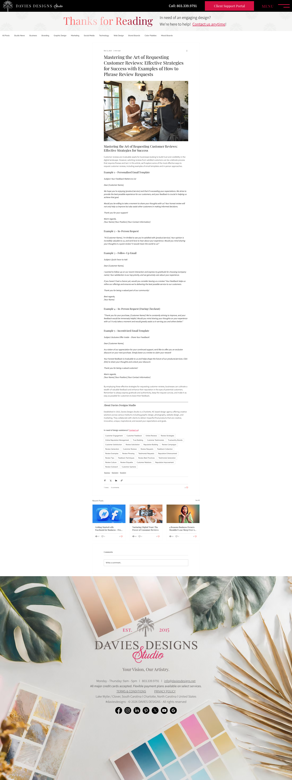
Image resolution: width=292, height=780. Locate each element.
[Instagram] (127, 710)
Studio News (19, 35)
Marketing (75, 35)
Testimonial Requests (146, 453)
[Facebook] (118, 710)
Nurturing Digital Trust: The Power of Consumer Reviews (145, 528)
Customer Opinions (129, 467)
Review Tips (109, 458)
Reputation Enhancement (167, 453)
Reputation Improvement (164, 462)
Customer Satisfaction (113, 444)
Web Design (119, 35)
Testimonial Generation (167, 458)
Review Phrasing (128, 453)
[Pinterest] (146, 710)
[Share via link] (122, 480)
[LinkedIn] (136, 710)
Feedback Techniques (126, 458)
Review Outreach (111, 467)
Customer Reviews (130, 449)
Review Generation (112, 449)
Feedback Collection (165, 449)
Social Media (89, 35)
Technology (104, 35)
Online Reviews (151, 436)
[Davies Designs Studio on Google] (173, 710)
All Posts (6, 35)
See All (197, 500)
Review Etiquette (126, 462)
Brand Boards (134, 35)
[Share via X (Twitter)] (110, 480)
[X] (155, 710)
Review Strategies (167, 436)
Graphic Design (60, 35)
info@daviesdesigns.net (180, 681)
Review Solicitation (133, 444)
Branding (45, 35)
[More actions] (186, 50)
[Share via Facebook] (105, 480)
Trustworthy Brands (175, 440)
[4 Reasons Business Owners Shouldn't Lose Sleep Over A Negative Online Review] (183, 514)
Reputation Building (150, 444)
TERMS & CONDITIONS (131, 691)
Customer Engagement (114, 436)
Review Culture (110, 462)
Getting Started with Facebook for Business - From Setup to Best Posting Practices (109, 528)
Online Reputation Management (117, 440)
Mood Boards (167, 35)
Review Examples (111, 453)
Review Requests (147, 449)
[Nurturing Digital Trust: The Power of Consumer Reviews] (146, 514)
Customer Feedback (134, 436)
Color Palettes (150, 35)
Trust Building (138, 440)
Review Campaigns (169, 444)
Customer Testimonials (155, 440)
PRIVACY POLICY (165, 691)
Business (33, 35)
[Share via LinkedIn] (116, 480)
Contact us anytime (208, 24)
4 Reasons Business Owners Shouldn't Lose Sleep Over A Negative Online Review (182, 528)
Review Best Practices (146, 458)
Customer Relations (144, 462)
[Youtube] (164, 710)
